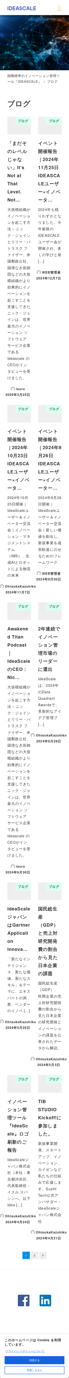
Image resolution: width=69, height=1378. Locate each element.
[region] (34, 1356)
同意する (34, 1360)
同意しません (34, 1370)
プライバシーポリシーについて (25, 1351)
